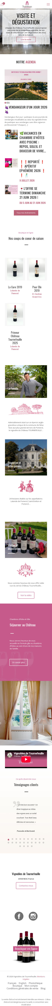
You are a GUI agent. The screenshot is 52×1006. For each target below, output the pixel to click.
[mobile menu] (48, 4)
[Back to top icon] (46, 1000)
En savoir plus (18, 662)
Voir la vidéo (26, 595)
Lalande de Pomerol (15, 292)
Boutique (17, 985)
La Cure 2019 (15, 287)
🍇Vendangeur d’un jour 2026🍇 (26, 109)
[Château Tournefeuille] (27, 4)
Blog (43, 988)
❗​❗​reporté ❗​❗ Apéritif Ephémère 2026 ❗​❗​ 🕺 (33, 168)
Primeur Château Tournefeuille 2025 (15, 337)
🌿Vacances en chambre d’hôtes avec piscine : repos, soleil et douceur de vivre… (33, 142)
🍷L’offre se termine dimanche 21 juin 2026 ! (33, 193)
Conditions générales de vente (22, 988)
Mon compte (31, 985)
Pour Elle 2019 (36, 289)
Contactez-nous (26, 885)
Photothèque (35, 983)
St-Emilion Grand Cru (37, 295)
